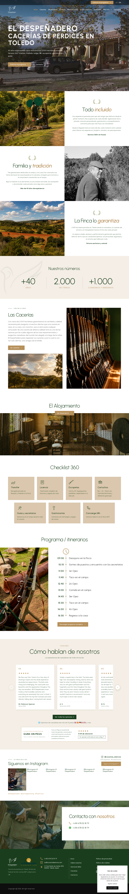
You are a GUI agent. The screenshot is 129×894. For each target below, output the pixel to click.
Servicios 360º (72, 10)
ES (117, 3)
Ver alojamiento (63, 413)
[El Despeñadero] (12, 9)
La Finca (62, 10)
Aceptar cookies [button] (112, 888)
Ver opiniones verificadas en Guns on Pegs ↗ (91, 737)
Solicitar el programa (100, 2)
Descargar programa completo (71, 624)
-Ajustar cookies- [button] (112, 883)
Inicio (36, 10)
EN (120, 3)
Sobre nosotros (86, 10)
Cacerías (43, 10)
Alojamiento (52, 10)
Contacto (117, 10)
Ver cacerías (14, 348)
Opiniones (97, 10)
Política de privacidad (104, 859)
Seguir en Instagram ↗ (111, 764)
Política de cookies (103, 863)
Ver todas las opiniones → (64, 717)
